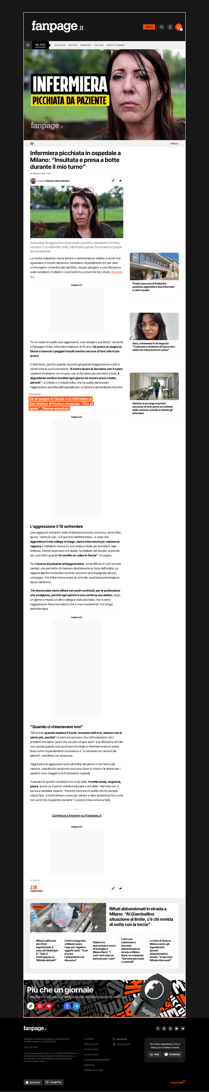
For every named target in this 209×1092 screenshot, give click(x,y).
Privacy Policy (91, 1049)
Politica (72, 45)
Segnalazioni (91, 1044)
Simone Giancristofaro (58, 180)
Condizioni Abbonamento (97, 1060)
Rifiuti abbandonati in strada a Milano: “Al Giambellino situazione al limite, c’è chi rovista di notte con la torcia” (141, 916)
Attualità (60, 45)
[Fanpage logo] (53, 27)
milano (40, 44)
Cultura (99, 45)
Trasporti (85, 45)
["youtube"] (49, 1006)
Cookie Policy (91, 1054)
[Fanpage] (35, 1028)
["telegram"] (76, 1006)
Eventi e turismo (115, 45)
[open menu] (28, 45)
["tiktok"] (30, 1006)
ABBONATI (149, 27)
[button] (120, 181)
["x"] (58, 1006)
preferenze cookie (93, 1070)
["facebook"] (67, 1006)
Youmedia (89, 1039)
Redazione (89, 1065)
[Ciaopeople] (177, 1083)
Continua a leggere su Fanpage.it (76, 815)
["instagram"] (40, 1006)
